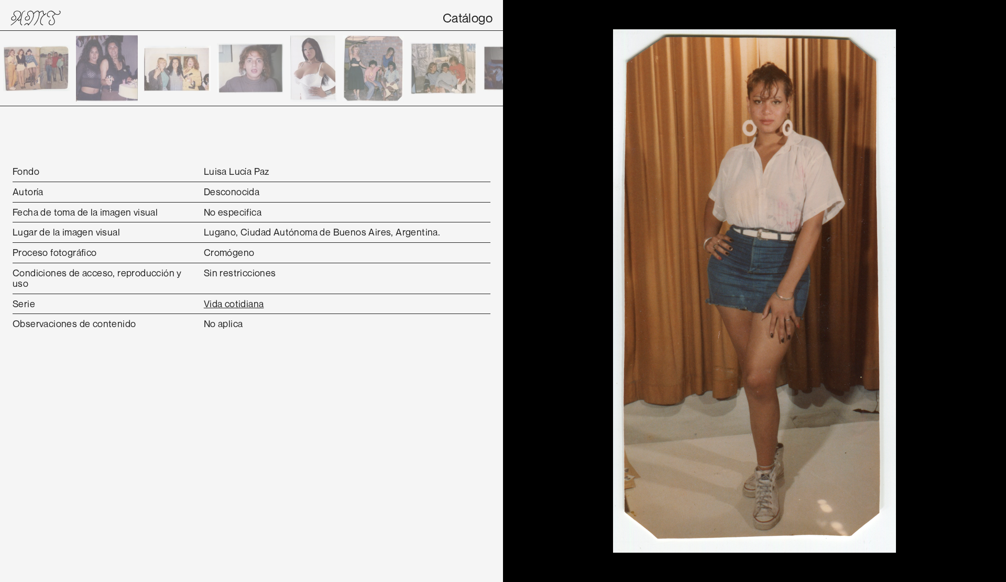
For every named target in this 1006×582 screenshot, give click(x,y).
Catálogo (468, 17)
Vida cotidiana (234, 303)
